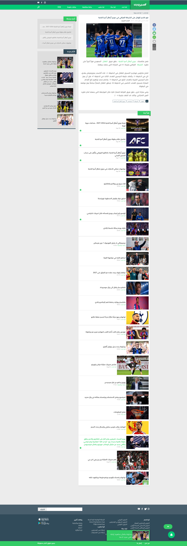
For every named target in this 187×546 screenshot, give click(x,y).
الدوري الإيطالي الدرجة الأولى (140, 527)
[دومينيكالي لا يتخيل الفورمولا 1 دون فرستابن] (137, 243)
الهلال (105, 61)
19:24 (118, 201)
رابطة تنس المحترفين (98, 530)
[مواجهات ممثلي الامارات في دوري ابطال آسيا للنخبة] (137, 169)
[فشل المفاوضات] (137, 412)
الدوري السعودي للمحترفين (118, 521)
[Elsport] (140, 5)
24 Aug (108, 367)
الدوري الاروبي (122, 519)
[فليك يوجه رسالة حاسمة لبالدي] (137, 228)
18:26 (118, 186)
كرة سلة (113, 7)
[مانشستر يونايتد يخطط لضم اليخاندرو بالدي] (137, 303)
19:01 (118, 319)
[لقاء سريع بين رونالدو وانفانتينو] (137, 184)
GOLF (80, 527)
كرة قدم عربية (137, 13)
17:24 (114, 385)
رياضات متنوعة (71, 7)
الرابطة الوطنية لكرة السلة (96, 519)
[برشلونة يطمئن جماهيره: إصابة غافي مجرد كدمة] (65, 62)
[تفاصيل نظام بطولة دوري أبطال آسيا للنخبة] (137, 140)
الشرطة (140, 64)
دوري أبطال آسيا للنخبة (127, 61)
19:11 (118, 216)
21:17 (118, 275)
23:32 (118, 290)
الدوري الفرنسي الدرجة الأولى (140, 530)
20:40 (118, 230)
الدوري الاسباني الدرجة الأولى (140, 525)
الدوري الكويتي (122, 524)
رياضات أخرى (78, 519)
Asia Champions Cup (97, 521)
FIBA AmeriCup (99, 524)
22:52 (118, 349)
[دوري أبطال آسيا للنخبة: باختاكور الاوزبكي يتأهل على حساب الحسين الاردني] (137, 154)
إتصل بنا (139, 543)
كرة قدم (124, 7)
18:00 (118, 480)
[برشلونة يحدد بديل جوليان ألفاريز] (137, 347)
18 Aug (118, 128)
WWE (59, 7)
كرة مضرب (101, 7)
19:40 (118, 399)
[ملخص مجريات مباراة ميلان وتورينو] (133, 365)
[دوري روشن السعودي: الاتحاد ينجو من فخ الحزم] (65, 106)
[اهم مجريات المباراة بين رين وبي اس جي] (133, 460)
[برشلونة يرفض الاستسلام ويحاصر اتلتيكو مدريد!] (65, 94)
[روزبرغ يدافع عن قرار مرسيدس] (137, 383)
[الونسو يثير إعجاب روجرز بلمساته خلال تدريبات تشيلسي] (137, 214)
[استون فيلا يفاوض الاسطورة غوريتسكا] (137, 199)
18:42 (118, 304)
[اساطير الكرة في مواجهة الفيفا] (137, 258)
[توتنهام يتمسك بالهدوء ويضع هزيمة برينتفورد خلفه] (137, 478)
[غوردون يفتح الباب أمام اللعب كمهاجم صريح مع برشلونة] (137, 332)
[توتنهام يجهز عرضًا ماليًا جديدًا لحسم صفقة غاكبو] (137, 317)
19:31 (118, 334)
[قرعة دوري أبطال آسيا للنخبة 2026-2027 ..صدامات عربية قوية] (137, 125)
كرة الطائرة (78, 530)
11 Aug (118, 158)
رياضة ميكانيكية (87, 7)
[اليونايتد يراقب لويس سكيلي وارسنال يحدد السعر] (137, 427)
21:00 (118, 429)
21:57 (118, 414)
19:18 (114, 245)
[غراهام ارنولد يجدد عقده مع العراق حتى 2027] (137, 273)
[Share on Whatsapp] (154, 37)
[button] (38, 7)
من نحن (147, 543)
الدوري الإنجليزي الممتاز (142, 523)
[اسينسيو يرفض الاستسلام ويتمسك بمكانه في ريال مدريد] (137, 398)
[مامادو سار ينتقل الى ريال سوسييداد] (137, 288)
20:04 (118, 260)
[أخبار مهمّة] (80, 130)
